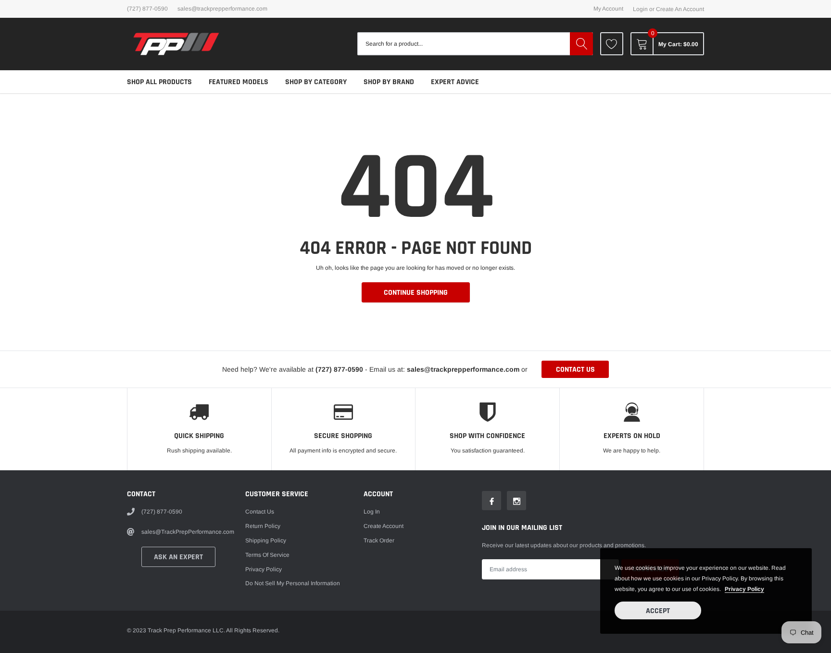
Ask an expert (178, 557)
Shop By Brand (389, 82)
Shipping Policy (265, 540)
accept (658, 611)
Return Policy (262, 526)
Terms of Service (267, 555)
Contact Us (259, 511)
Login (640, 9)
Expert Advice (455, 82)
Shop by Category (316, 82)
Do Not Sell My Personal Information (292, 583)
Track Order (379, 540)
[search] (581, 43)
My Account (608, 9)
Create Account (383, 526)
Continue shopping (416, 293)
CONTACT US (575, 369)
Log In (372, 511)
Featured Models (238, 82)
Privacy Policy (263, 569)
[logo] (176, 44)
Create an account (680, 9)
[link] (611, 43)
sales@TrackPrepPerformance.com (222, 9)
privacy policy (744, 589)
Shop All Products (159, 82)
